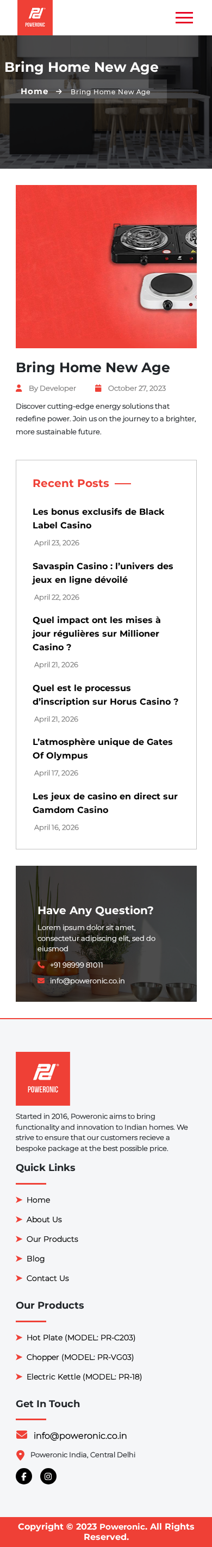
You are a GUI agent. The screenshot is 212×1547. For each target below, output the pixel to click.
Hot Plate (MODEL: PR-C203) (81, 1337)
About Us (44, 1219)
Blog (36, 1259)
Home (34, 91)
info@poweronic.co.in (80, 1436)
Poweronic (122, 1526)
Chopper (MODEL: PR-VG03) (80, 1357)
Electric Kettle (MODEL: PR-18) (84, 1377)
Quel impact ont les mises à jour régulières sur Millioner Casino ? (97, 633)
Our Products (52, 1239)
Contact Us (48, 1278)
